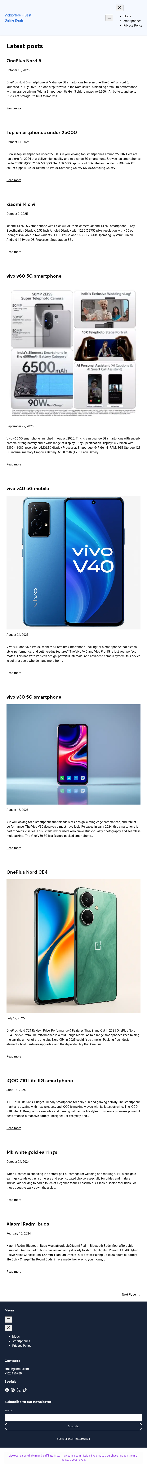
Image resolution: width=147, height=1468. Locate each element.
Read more (14, 108)
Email (8, 1410)
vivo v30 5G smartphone (34, 697)
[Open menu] (109, 18)
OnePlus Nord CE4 (27, 872)
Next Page (131, 1294)
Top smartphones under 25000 (42, 132)
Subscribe (73, 1426)
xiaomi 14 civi (21, 204)
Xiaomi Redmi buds (28, 1224)
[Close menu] (119, 8)
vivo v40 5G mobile (28, 488)
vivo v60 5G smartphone (34, 276)
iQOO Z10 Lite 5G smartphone (40, 1080)
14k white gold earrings (32, 1152)
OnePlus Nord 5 (24, 61)
